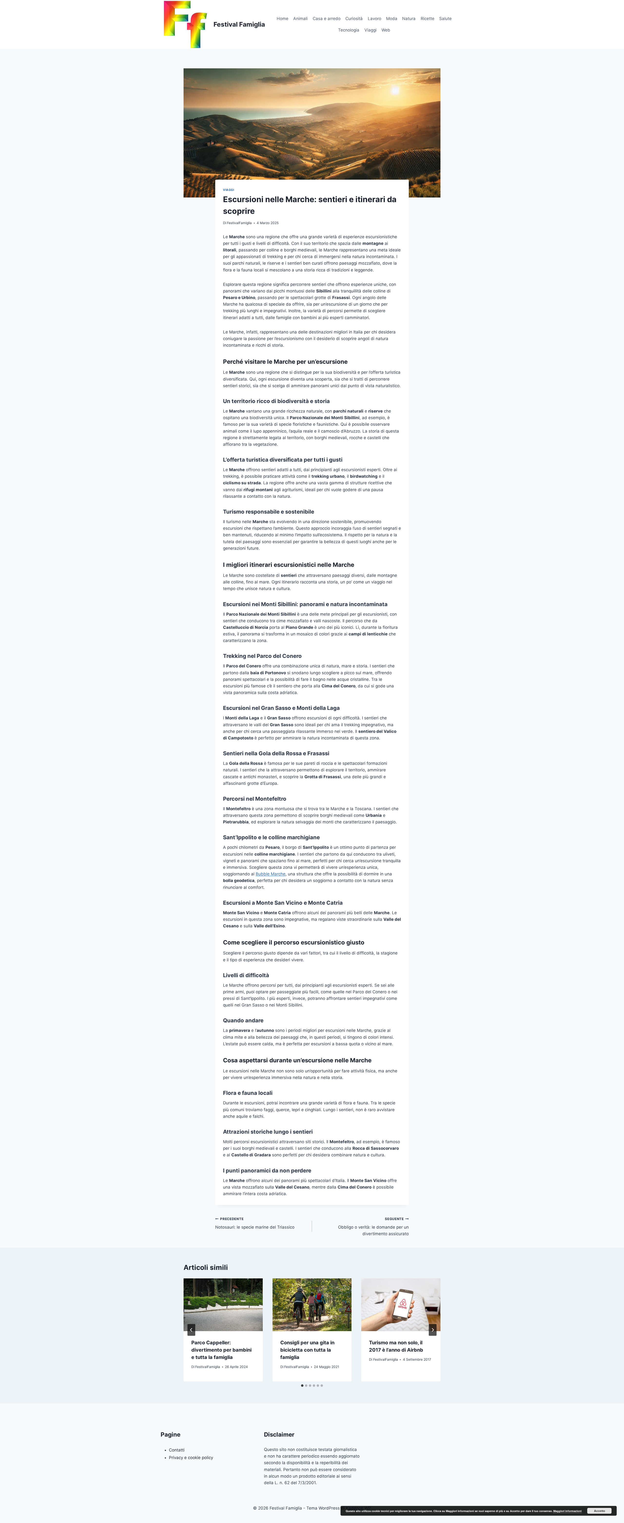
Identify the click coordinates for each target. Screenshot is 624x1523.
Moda (391, 18)
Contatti (177, 1450)
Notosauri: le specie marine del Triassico (254, 1223)
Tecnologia (348, 30)
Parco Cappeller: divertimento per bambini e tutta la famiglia (221, 1350)
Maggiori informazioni (567, 1511)
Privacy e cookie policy (191, 1457)
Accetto (599, 1511)
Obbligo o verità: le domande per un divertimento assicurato (373, 1226)
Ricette (427, 18)
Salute (445, 18)
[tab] (302, 1385)
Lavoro (374, 18)
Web (385, 30)
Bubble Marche (270, 873)
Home (282, 18)
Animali (300, 18)
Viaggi (370, 30)
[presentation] (223, 1304)
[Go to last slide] (191, 1330)
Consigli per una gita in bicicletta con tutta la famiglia (307, 1350)
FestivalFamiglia (239, 223)
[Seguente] (433, 1330)
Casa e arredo (327, 18)
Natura (409, 18)
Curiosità (354, 18)
